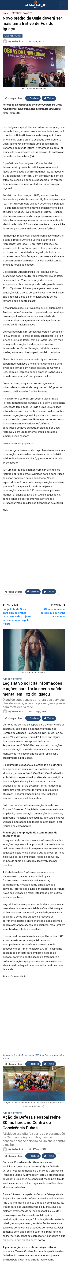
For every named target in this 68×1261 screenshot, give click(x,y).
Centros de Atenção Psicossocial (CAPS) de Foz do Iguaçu (30, 1055)
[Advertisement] (34, 549)
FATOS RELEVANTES (12, 36)
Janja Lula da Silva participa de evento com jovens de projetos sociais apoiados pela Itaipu (17, 616)
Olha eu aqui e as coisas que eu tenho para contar (53, 613)
